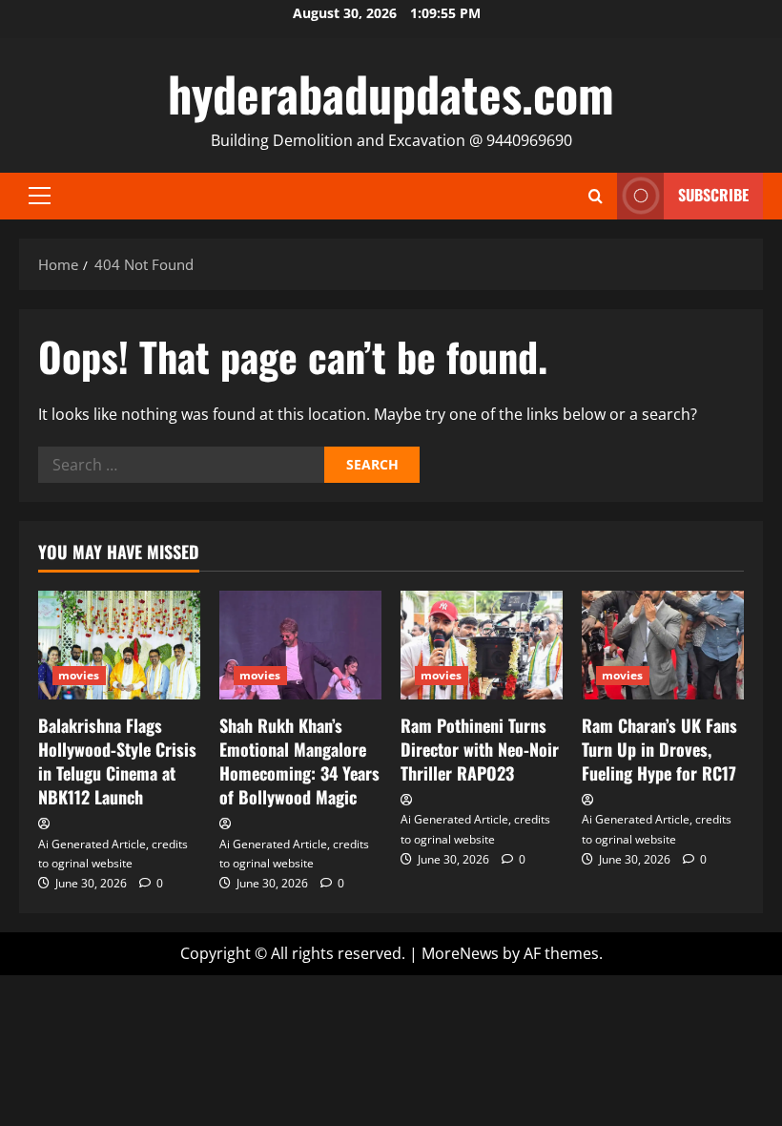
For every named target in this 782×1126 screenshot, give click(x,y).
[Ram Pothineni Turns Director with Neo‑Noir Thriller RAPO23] (482, 645)
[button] (39, 196)
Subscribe (713, 194)
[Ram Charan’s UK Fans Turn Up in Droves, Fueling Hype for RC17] (663, 645)
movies (79, 675)
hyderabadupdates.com (391, 92)
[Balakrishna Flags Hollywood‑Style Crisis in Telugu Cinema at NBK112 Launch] (119, 645)
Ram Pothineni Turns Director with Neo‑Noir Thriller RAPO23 (480, 749)
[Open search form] (595, 196)
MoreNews (460, 953)
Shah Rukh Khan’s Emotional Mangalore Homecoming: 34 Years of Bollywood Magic (299, 761)
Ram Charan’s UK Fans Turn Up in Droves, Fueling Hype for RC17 (659, 749)
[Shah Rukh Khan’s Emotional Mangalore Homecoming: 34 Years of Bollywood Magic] (300, 645)
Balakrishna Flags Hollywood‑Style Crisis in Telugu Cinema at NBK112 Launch (117, 761)
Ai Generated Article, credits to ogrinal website (113, 853)
